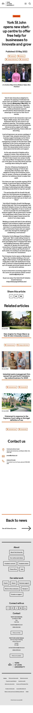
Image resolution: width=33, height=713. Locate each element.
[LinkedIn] (25, 608)
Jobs (22, 569)
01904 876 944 (16, 650)
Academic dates (23, 563)
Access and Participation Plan (22, 684)
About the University (16, 552)
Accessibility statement (21, 688)
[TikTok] (16, 608)
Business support (24, 583)
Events (6, 583)
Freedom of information (9, 688)
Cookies (5, 678)
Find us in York (16, 632)
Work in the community (12, 589)
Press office (13, 569)
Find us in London (16, 655)
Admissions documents (9, 684)
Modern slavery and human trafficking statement (14, 691)
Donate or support (16, 594)
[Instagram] (12, 608)
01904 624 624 (17, 627)
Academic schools (10, 563)
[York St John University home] (8, 4)
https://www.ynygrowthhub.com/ (16, 281)
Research (25, 589)
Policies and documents (13, 678)
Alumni (14, 583)
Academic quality (21, 681)
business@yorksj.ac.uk (16, 274)
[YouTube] (21, 608)
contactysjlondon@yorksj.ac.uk (16, 647)
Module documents (24, 678)
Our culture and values (16, 558)
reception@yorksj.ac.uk (16, 624)
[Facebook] (8, 608)
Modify (27, 691)
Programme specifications (11, 681)
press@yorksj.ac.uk (12, 455)
